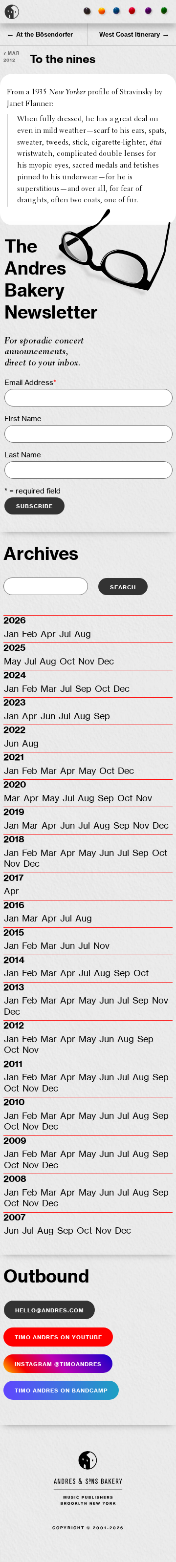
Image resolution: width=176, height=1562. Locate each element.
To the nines (62, 59)
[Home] (12, 11)
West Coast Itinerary (134, 34)
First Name (23, 419)
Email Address (30, 382)
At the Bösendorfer (39, 34)
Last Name (22, 455)
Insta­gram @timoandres (58, 1364)
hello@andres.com (49, 1310)
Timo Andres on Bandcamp (61, 1390)
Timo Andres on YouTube (58, 1337)
